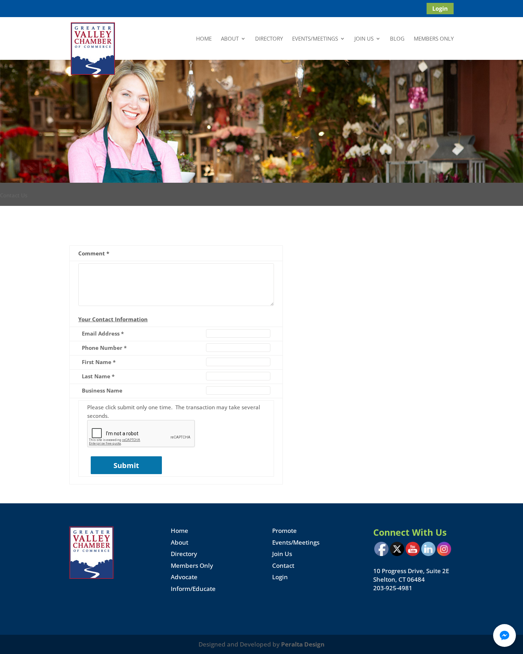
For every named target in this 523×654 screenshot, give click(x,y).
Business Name (102, 390)
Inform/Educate (193, 589)
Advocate (184, 577)
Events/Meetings (315, 39)
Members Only (434, 39)
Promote (284, 530)
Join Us (364, 39)
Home (204, 39)
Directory (269, 39)
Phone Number (104, 347)
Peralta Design (302, 644)
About (230, 39)
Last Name (98, 376)
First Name (99, 361)
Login (440, 8)
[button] (504, 635)
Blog (397, 39)
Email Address (103, 333)
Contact (283, 565)
